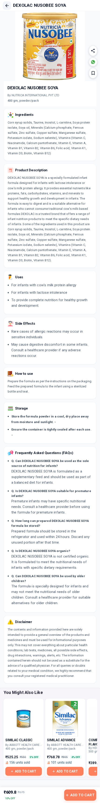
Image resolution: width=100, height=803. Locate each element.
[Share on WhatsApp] (93, 62)
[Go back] (7, 5)
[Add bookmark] (93, 73)
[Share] (93, 51)
